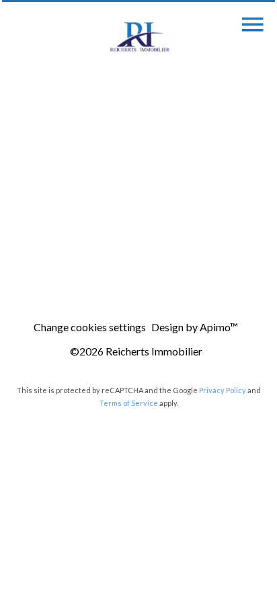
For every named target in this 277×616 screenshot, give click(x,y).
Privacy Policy (222, 390)
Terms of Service (129, 403)
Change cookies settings (90, 326)
